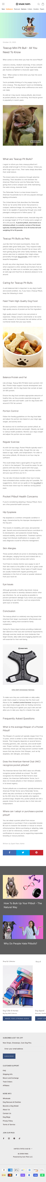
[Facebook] (3, 1138)
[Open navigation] (3, 4)
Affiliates (6, 1085)
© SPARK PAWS (23, 1154)
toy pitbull (37, 483)
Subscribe (9, 1056)
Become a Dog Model (11, 1106)
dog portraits (22, 257)
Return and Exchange (11, 1078)
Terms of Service (9, 1124)
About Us (6, 1109)
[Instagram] (9, 1138)
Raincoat (17, 9)
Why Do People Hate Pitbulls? (20, 943)
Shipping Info (8, 1074)
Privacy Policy (8, 1121)
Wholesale (6, 1098)
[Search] (39, 4)
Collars (30, 9)
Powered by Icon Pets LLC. (23, 1157)
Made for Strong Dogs (17, 1018)
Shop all (38, 961)
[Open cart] (43, 4)
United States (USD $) (22, 1149)
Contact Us (7, 1113)
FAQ (4, 1070)
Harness (23, 9)
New (3, 9)
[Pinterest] (14, 1138)
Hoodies (36, 9)
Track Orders (7, 1082)
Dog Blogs (6, 1117)
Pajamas (43, 9)
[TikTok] (19, 1138)
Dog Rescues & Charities (12, 1102)
